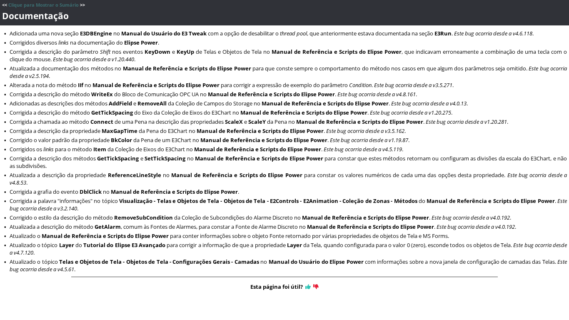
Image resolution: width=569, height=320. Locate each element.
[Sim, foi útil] (308, 286)
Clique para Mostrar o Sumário (43, 5)
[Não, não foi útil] (316, 286)
